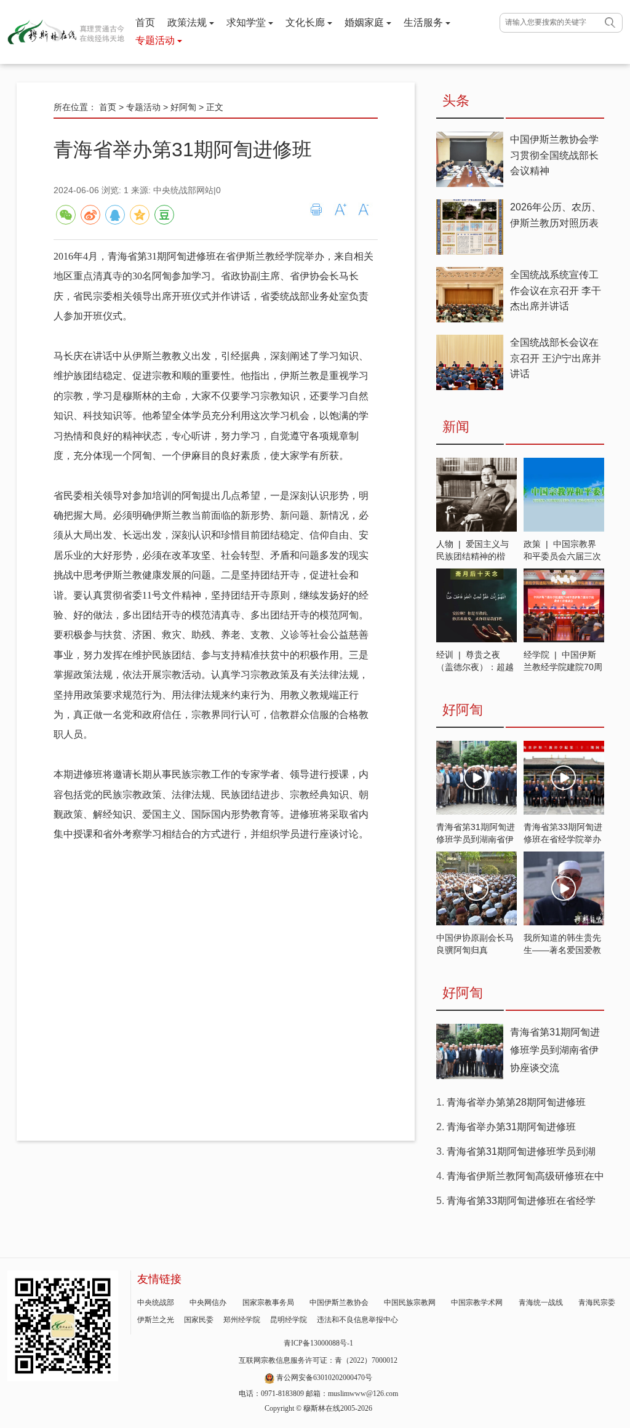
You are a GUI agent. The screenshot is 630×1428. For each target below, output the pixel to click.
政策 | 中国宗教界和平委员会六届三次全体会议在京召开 (562, 556)
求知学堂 (247, 22)
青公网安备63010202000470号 (324, 1377)
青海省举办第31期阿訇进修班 (511, 1127)
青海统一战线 (541, 1302)
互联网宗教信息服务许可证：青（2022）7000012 (318, 1360)
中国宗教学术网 (477, 1302)
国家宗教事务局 (268, 1302)
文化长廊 (306, 22)
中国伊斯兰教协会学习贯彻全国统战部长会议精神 (554, 155)
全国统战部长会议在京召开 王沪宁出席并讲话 (555, 358)
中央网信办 (207, 1302)
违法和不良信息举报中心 (357, 1319)
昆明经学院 (288, 1319)
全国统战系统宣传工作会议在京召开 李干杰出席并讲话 (555, 290)
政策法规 (188, 22)
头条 (455, 100)
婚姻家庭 (365, 22)
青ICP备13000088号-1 (318, 1343)
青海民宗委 (596, 1302)
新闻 (455, 426)
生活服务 (424, 22)
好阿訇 (183, 107)
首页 (145, 22)
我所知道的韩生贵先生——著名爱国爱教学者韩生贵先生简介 (562, 950)
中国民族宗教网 (410, 1302)
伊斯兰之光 (155, 1319)
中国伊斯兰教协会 (339, 1302)
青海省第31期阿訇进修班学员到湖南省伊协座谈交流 (475, 839)
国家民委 (198, 1319)
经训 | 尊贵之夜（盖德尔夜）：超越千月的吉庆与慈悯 (475, 667)
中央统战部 (155, 1302)
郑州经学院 (241, 1319)
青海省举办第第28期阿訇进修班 (516, 1102)
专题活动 (156, 40)
